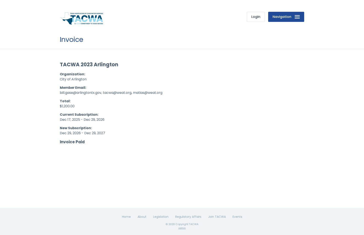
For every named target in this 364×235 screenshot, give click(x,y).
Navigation (282, 16)
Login (255, 16)
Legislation (161, 217)
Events (237, 217)
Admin (182, 228)
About (142, 217)
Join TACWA (217, 217)
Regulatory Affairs (188, 217)
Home (126, 217)
